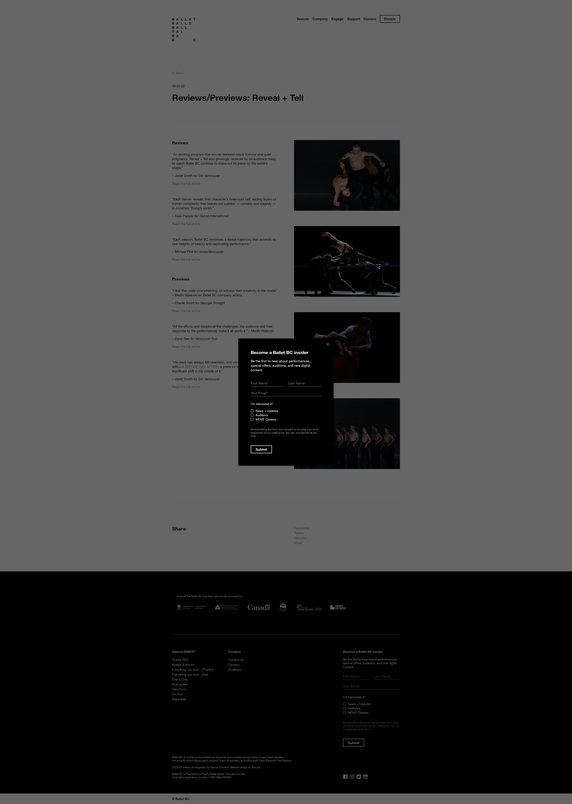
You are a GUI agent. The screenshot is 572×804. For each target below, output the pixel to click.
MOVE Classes (266, 419)
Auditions (262, 415)
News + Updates (267, 411)
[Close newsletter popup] (327, 344)
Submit (261, 449)
